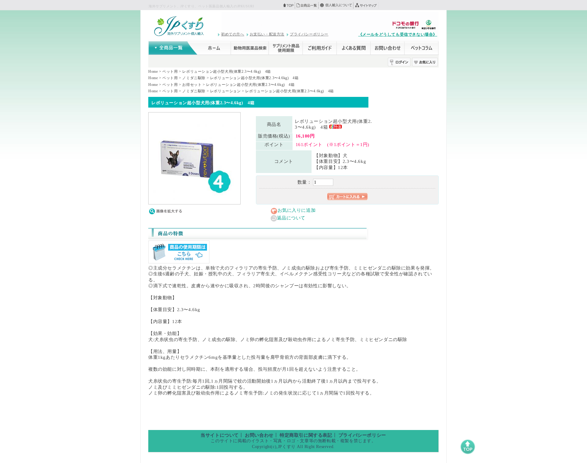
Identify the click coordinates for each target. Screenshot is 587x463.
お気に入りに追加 (297, 210)
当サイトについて (220, 435)
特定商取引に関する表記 (306, 435)
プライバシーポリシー (309, 34)
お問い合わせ (259, 435)
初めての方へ (232, 34)
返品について (291, 217)
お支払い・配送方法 (267, 34)
